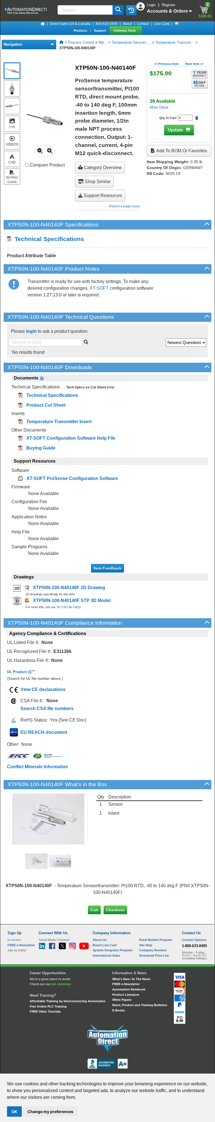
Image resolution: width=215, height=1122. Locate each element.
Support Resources (102, 195)
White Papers (122, 999)
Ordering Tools (125, 30)
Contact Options (194, 939)
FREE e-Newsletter (126, 984)
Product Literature (125, 994)
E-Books (118, 1010)
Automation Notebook (128, 989)
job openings (61, 984)
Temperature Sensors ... (131, 42)
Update (175, 130)
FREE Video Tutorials (45, 1011)
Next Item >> (194, 63)
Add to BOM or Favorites (181, 150)
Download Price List (154, 955)
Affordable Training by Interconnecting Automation (68, 1001)
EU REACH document (43, 732)
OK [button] (14, 1111)
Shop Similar (97, 181)
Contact (143, 24)
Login (152, 5)
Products (81, 30)
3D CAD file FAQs (69, 607)
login (31, 331)
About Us (100, 939)
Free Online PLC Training (48, 1006)
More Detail (159, 107)
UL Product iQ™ (21, 672)
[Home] (43, 23)
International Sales (106, 955)
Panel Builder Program (155, 939)
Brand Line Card (105, 945)
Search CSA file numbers (47, 708)
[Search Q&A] (86, 341)
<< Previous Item (166, 63)
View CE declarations (43, 689)
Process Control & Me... (87, 42)
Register (168, 5)
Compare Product (47, 165)
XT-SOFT (99, 288)
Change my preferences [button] (50, 1111)
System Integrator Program (112, 950)
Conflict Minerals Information (37, 766)
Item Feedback (107, 568)
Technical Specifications (47, 239)
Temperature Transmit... (174, 42)
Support (100, 30)
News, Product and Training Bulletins (139, 1005)
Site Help (145, 945)
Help (110, 387)
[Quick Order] (177, 23)
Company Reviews (153, 950)
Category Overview (102, 167)
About (127, 24)
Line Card (161, 24)
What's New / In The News (131, 979)
